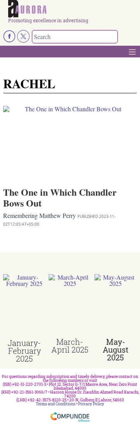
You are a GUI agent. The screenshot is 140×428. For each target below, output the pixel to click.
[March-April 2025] (70, 306)
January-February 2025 (24, 351)
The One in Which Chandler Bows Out (60, 197)
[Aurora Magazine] (72, 9)
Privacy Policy (91, 404)
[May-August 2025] (115, 306)
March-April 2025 (69, 346)
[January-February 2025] (24, 306)
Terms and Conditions (55, 404)
